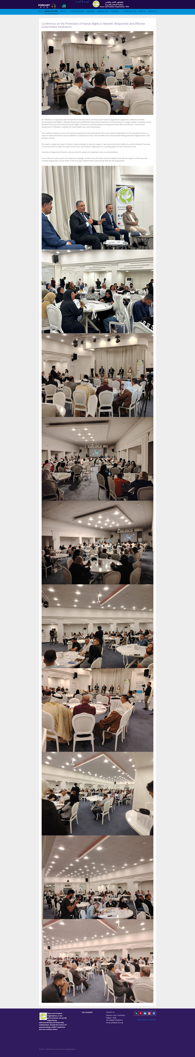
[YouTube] (140, 1013)
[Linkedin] (145, 1013)
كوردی (86, 1)
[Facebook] (153, 1013)
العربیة (78, 1)
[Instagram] (149, 1013)
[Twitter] (136, 1013)
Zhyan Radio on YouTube (146, 1020)
